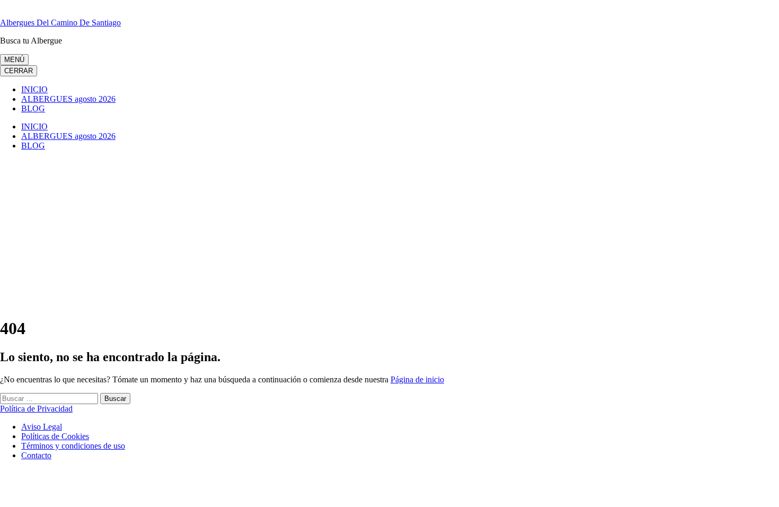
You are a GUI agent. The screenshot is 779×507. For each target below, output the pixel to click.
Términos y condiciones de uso (73, 445)
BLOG (33, 108)
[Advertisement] (389, 233)
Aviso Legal (41, 426)
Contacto (36, 455)
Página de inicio (417, 379)
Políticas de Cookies (55, 436)
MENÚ (14, 60)
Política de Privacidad (36, 408)
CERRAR (18, 71)
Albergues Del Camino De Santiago (60, 22)
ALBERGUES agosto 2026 (68, 98)
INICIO (34, 89)
